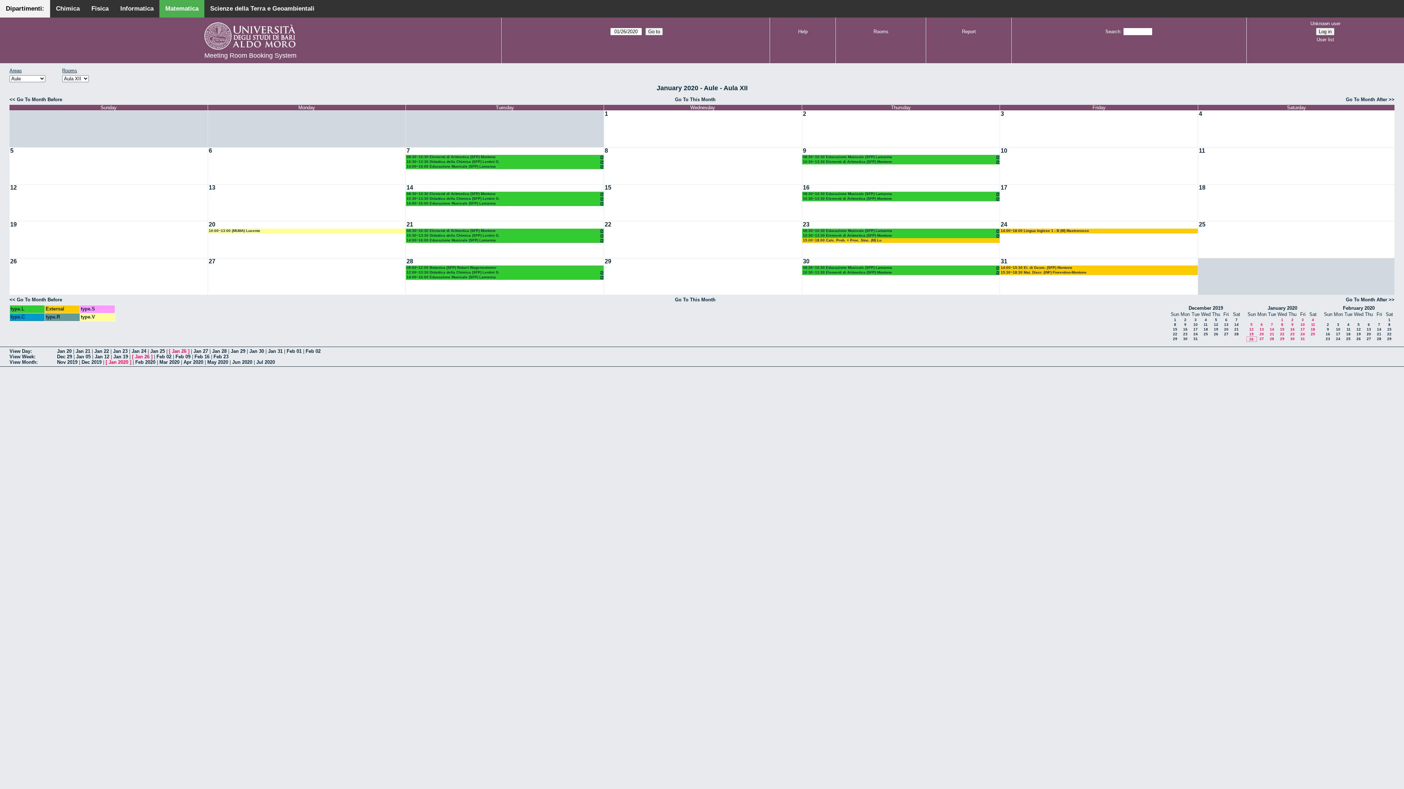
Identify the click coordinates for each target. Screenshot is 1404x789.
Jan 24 (139, 351)
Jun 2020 (242, 362)
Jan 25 (157, 351)
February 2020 (1359, 308)
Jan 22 (101, 351)
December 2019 (1206, 308)
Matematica (182, 8)
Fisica (100, 8)
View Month (23, 362)
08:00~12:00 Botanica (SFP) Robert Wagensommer (452, 268)
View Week (22, 356)
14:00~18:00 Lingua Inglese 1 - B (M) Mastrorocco (1045, 231)
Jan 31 (275, 351)
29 (608, 261)
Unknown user (1325, 23)
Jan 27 (200, 351)
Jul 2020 (265, 362)
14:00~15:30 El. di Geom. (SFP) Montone (1036, 268)
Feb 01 (294, 351)
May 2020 (217, 362)
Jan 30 (256, 351)
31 (1004, 261)
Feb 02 (313, 351)
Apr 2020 (193, 362)
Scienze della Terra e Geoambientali (262, 8)
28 (410, 261)
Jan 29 (238, 351)
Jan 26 (179, 351)
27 (212, 261)
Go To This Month (695, 99)
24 (1004, 224)
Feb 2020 (145, 362)
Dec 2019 (92, 362)
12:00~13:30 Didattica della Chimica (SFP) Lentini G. (453, 272)
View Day (20, 351)
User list (1325, 39)
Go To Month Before (39, 99)
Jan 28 (219, 351)
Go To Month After (1366, 99)
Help (803, 31)
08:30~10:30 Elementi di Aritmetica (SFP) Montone (451, 157)
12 (13, 187)
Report (969, 31)
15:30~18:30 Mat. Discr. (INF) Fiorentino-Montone (1044, 272)
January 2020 (1282, 308)
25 (1202, 224)
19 (13, 224)
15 (608, 187)
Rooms (880, 31)
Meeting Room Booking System (250, 55)
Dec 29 (64, 356)
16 (806, 187)
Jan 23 (120, 351)
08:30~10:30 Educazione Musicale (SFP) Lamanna (847, 157)
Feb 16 (202, 356)
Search (1112, 31)
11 (1202, 151)
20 (212, 224)
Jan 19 (120, 356)
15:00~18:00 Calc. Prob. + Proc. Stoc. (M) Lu (842, 240)
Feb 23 (221, 356)
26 (13, 261)
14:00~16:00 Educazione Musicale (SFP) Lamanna (451, 166)
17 (1004, 187)
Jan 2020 (118, 362)
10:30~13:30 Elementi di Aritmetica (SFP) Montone (847, 162)
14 (410, 187)
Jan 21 (83, 351)
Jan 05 (83, 356)
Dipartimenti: (25, 8)
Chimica (68, 8)
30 (806, 261)
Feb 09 (183, 356)
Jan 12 (102, 356)
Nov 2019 (67, 362)
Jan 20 (64, 351)
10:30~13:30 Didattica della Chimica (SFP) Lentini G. (453, 162)
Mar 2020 (169, 362)
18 (1202, 187)
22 (608, 224)
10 (1004, 151)
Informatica (137, 8)
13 (212, 187)
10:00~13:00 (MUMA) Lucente (234, 231)
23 (806, 224)
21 (410, 224)
